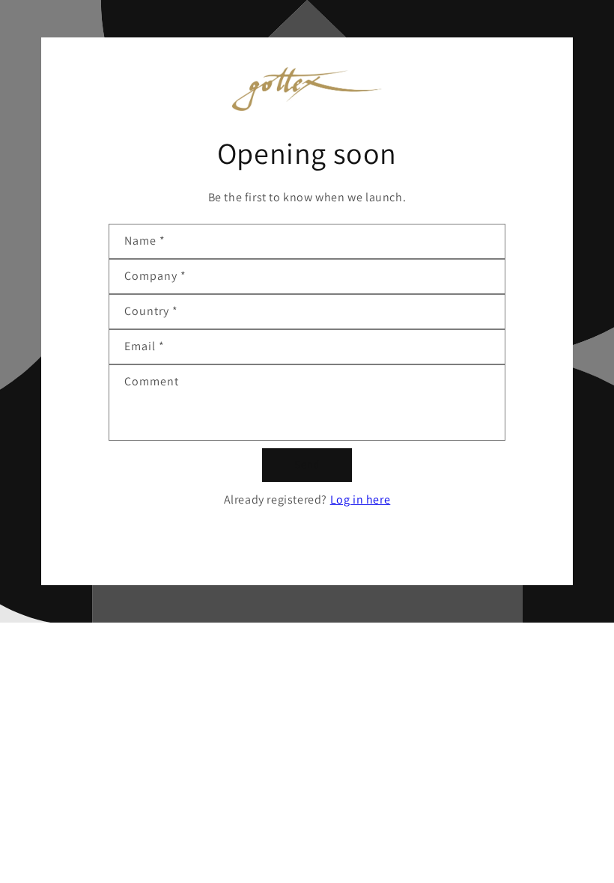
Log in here (360, 499)
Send (307, 464)
